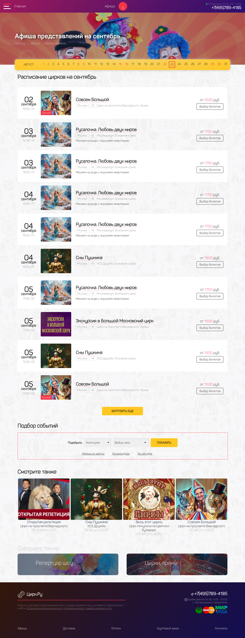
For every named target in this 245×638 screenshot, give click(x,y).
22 (165, 64)
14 (114, 64)
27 (199, 64)
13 (107, 64)
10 (89, 64)
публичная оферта (73, 608)
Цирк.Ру (34, 594)
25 (186, 64)
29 (212, 64)
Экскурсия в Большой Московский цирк (115, 320)
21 (158, 64)
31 (225, 64)
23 (172, 64)
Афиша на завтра (93, 453)
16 (126, 64)
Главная (20, 6)
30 (219, 64)
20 (152, 64)
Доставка (69, 628)
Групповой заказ (168, 628)
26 (192, 64)
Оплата (116, 628)
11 (95, 64)
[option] (44, 505)
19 (145, 64)
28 (206, 64)
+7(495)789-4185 (226, 7)
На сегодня (145, 453)
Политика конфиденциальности (45, 608)
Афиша (110, 6)
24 (179, 64)
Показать (164, 442)
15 (120, 64)
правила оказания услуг (98, 608)
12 (101, 64)
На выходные (121, 453)
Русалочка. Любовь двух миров (106, 129)
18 (139, 64)
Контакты (221, 628)
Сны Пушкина (89, 257)
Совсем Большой (92, 99)
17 (132, 64)
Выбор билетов (209, 106)
